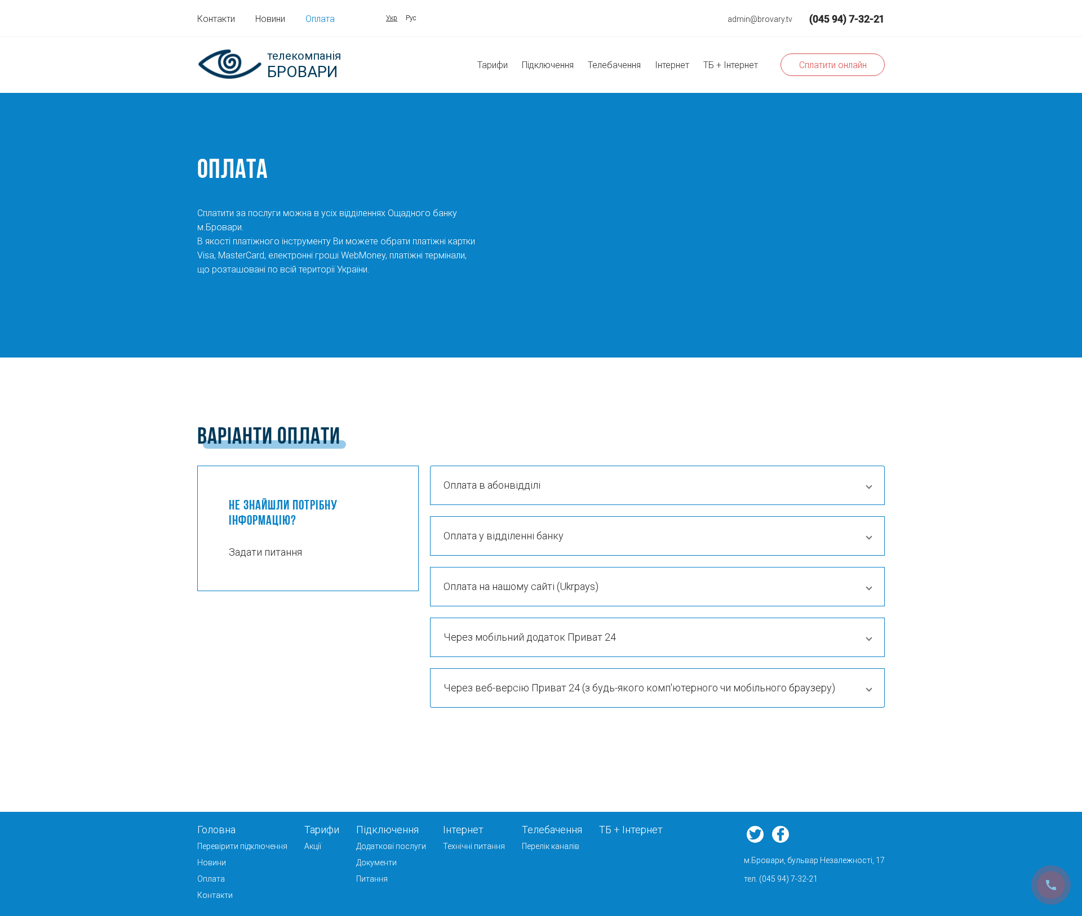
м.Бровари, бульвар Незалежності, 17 (814, 860)
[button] (657, 485)
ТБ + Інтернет (730, 65)
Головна (216, 829)
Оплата (320, 19)
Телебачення (614, 65)
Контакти (216, 19)
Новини (270, 19)
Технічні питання (474, 846)
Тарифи (492, 65)
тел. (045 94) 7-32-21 (781, 878)
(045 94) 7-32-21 (847, 19)
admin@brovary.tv (760, 19)
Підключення (548, 65)
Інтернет (672, 65)
